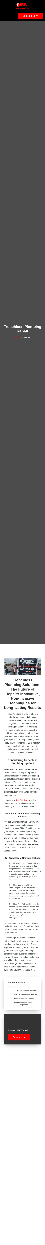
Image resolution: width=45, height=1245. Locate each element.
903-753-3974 (22, 800)
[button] (8, 15)
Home (18, 337)
